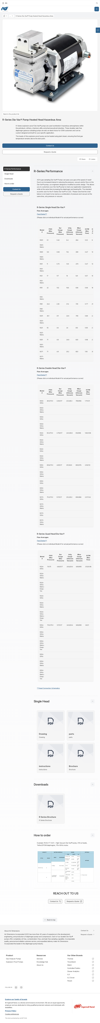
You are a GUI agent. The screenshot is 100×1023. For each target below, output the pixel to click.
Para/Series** (42, 214)
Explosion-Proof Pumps (14, 962)
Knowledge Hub (42, 962)
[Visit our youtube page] (21, 987)
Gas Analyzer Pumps (13, 959)
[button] (66, 171)
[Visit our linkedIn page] (16, 987)
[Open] (96, 9)
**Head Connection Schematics (48, 688)
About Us (40, 965)
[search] (97, 3)
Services (40, 959)
